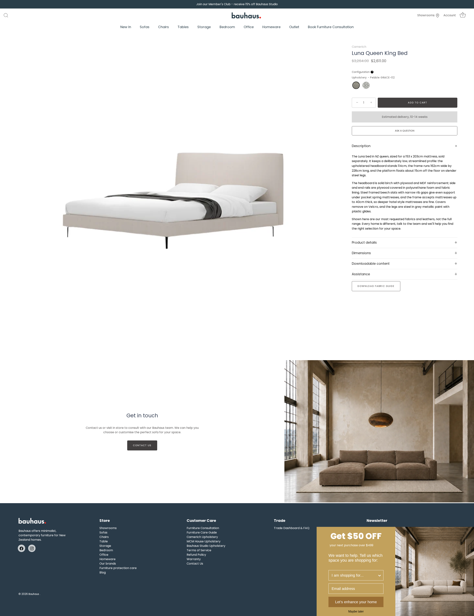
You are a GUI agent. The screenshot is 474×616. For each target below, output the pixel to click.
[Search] (8, 15)
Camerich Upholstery (202, 537)
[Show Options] (379, 575)
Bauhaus (34, 594)
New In (125, 27)
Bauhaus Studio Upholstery (206, 546)
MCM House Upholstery (204, 541)
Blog (102, 572)
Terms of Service (199, 550)
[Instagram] (32, 548)
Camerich (359, 47)
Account (449, 15)
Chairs (163, 27)
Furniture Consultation (203, 528)
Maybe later (356, 611)
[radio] (356, 85)
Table (103, 541)
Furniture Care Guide (202, 532)
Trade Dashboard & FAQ (291, 528)
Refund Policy (196, 555)
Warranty (194, 559)
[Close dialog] (470, 530)
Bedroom (227, 27)
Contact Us (142, 445)
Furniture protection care (118, 568)
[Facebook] (21, 548)
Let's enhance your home (356, 602)
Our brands (107, 563)
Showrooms (426, 15)
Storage (204, 27)
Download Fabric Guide (376, 286)
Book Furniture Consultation (331, 27)
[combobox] (354, 575)
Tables (183, 27)
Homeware (271, 27)
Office (249, 27)
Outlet (294, 27)
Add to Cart (417, 102)
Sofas (144, 27)
